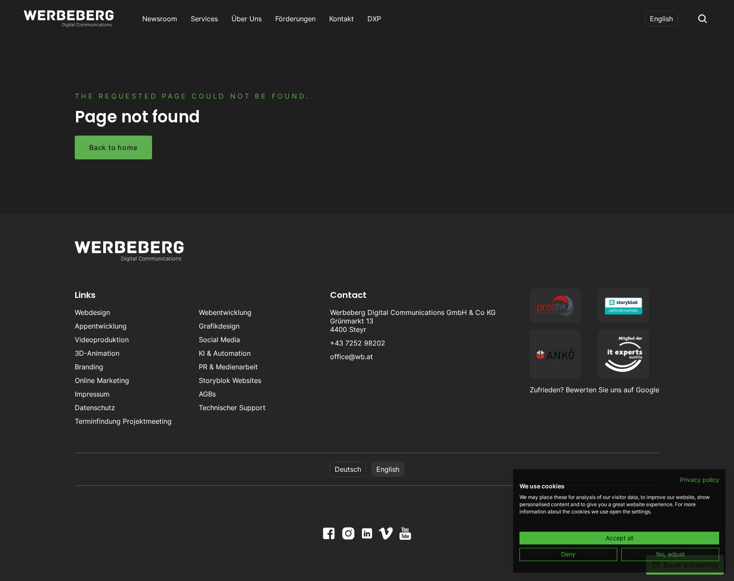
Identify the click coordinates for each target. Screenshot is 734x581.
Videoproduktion (102, 339)
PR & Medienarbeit (228, 367)
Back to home (113, 147)
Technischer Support (232, 407)
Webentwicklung (225, 312)
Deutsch (348, 469)
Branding (89, 367)
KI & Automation (225, 353)
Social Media (219, 339)
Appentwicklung (101, 326)
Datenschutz (95, 407)
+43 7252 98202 (357, 343)
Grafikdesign (219, 326)
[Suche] (702, 18)
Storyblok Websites (230, 380)
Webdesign (92, 312)
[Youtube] (405, 533)
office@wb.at (351, 356)
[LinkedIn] (367, 533)
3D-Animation (97, 353)
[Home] (68, 18)
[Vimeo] (385, 533)
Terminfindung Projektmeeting (123, 421)
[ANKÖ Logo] (555, 354)
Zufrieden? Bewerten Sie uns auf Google (594, 389)
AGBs (207, 394)
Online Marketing (102, 380)
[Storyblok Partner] (623, 306)
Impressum (92, 394)
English (661, 18)
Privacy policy (699, 479)
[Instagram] (348, 533)
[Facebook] (328, 533)
